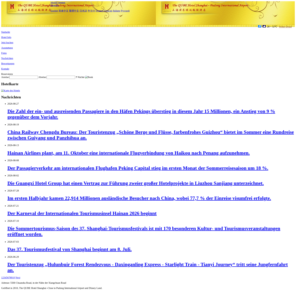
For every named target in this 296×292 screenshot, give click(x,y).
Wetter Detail (285, 26)
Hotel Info (6, 37)
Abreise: (42, 77)
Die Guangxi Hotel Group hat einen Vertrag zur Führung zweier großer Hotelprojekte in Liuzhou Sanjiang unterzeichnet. (135, 183)
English (54, 10)
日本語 (83, 10)
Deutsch (55, 5)
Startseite (5, 32)
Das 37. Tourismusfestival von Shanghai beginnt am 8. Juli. (69, 249)
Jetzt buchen (7, 42)
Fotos (4, 53)
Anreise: (5, 77)
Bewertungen (7, 63)
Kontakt (5, 68)
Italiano (116, 10)
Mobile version (58, 2)
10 (13, 277)
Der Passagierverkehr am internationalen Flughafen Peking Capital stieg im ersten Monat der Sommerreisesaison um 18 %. (137, 168)
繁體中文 (74, 10)
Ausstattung (7, 47)
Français (108, 10)
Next (17, 277)
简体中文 (63, 10)
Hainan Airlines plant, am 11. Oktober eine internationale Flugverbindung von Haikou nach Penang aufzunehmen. (128, 153)
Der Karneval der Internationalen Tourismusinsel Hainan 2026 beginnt (82, 213)
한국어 (91, 10)
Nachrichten (7, 58)
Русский (125, 10)
